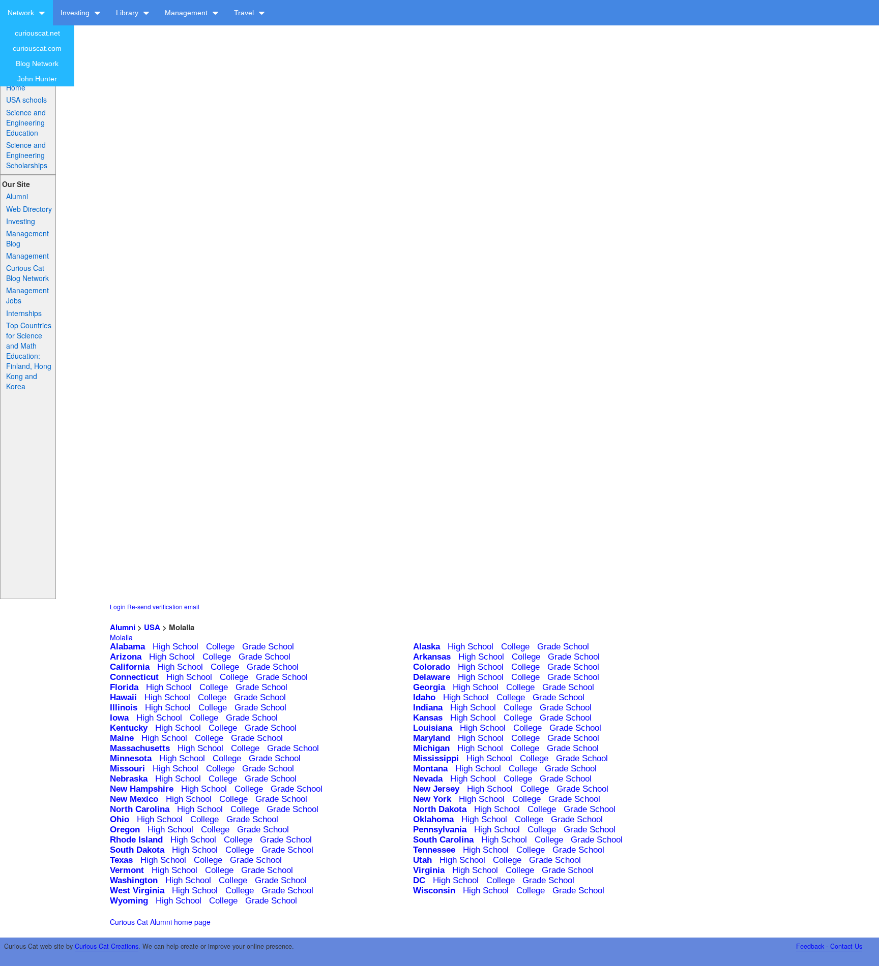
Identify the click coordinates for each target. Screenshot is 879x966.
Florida (124, 687)
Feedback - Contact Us (829, 946)
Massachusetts (140, 748)
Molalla (121, 637)
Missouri (127, 768)
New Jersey (436, 789)
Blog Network (37, 63)
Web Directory (29, 209)
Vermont (127, 870)
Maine (122, 738)
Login (118, 606)
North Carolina (139, 809)
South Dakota (137, 850)
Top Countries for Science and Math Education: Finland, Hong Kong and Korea (28, 355)
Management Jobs (27, 295)
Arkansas (432, 657)
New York (432, 799)
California (130, 667)
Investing (76, 13)
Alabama (127, 646)
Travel (245, 13)
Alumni (17, 196)
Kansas (428, 718)
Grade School (268, 646)
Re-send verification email (163, 606)
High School (175, 646)
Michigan (431, 748)
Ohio (119, 819)
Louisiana (432, 728)
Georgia (429, 687)
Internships (24, 313)
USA (152, 627)
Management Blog (27, 238)
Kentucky (129, 728)
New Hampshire (141, 789)
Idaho (424, 697)
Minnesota (131, 758)
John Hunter (37, 79)
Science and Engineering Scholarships (26, 155)
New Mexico (134, 799)
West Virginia (137, 890)
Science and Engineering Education (26, 122)
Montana (430, 768)
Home (15, 87)
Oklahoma (433, 819)
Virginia (429, 870)
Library (128, 13)
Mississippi (436, 758)
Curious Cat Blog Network (27, 273)
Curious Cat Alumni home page (160, 922)
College (220, 646)
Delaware (431, 677)
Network (22, 13)
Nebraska (129, 779)
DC (419, 880)
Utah (422, 860)
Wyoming (129, 901)
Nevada (428, 779)
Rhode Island (136, 840)
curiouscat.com (37, 48)
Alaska (426, 646)
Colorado (431, 667)
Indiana (428, 707)
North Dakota (439, 809)
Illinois (123, 707)
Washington (134, 880)
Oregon (125, 829)
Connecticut (134, 677)
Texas (121, 860)
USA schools (26, 100)
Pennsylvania (439, 829)
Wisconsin (434, 890)
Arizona (125, 657)
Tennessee (434, 850)
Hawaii (123, 697)
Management (187, 13)
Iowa (119, 718)
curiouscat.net (37, 33)
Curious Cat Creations (106, 946)
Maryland (431, 738)
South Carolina (443, 840)
